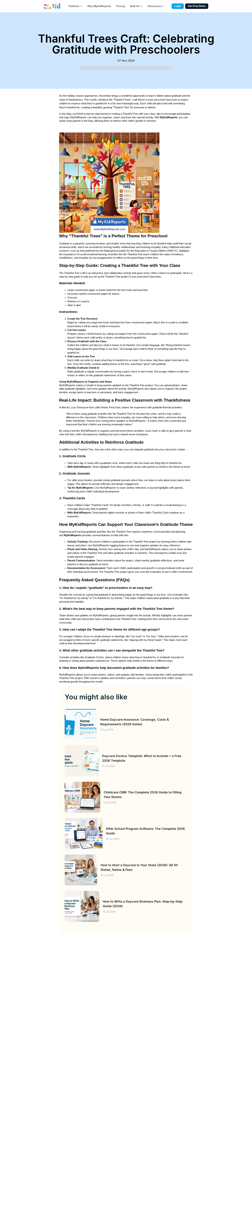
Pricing (120, 6)
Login (177, 6)
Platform (74, 6)
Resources (154, 6)
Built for (135, 6)
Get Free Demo (197, 6)
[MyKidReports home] (52, 6)
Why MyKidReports (99, 6)
